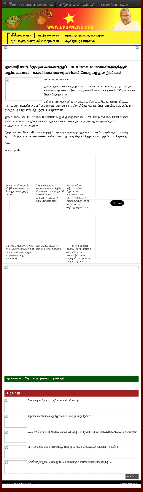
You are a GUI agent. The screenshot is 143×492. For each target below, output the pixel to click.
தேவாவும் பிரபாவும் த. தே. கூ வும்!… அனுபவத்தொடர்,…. (60, 416)
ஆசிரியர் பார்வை (80, 41)
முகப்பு (10, 32)
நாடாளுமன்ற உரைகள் (86, 35)
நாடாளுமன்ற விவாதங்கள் (34, 41)
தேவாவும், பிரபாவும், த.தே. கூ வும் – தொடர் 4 (54, 400)
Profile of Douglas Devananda (31, 4)
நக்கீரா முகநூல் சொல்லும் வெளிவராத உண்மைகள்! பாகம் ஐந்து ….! (70, 462)
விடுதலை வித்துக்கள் (76, 4)
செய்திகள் (20, 35)
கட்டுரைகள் (48, 35)
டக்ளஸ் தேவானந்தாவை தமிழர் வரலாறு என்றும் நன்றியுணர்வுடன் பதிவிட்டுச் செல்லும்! (82, 432)
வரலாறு (10, 1)
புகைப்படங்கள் (114, 4)
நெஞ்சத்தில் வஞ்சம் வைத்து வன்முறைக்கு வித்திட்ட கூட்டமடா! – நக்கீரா (73, 447)
